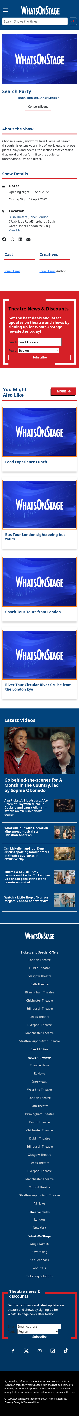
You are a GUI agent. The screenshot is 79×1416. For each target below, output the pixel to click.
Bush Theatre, (28, 98)
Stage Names (39, 1244)
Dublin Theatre (39, 968)
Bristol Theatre (39, 1122)
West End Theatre (39, 1090)
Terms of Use (31, 1402)
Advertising (39, 1252)
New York (39, 1228)
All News (39, 1203)
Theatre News (39, 1065)
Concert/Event (38, 107)
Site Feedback (39, 1260)
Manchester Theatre (39, 1033)
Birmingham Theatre (39, 992)
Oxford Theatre (39, 1187)
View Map (15, 230)
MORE (62, 391)
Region (13, 351)
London (39, 1219)
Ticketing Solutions (39, 1276)
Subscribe (40, 357)
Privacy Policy (12, 1402)
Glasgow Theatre (39, 976)
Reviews (39, 1073)
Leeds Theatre (39, 1017)
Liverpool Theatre (39, 1025)
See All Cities (39, 1049)
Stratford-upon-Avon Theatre (39, 1041)
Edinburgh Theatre (39, 1009)
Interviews (39, 1081)
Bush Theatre (18, 217)
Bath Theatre (39, 984)
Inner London (50, 98)
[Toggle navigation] (2, 9)
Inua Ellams (12, 271)
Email (13, 342)
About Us (39, 1268)
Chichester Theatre (39, 1000)
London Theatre (39, 960)
